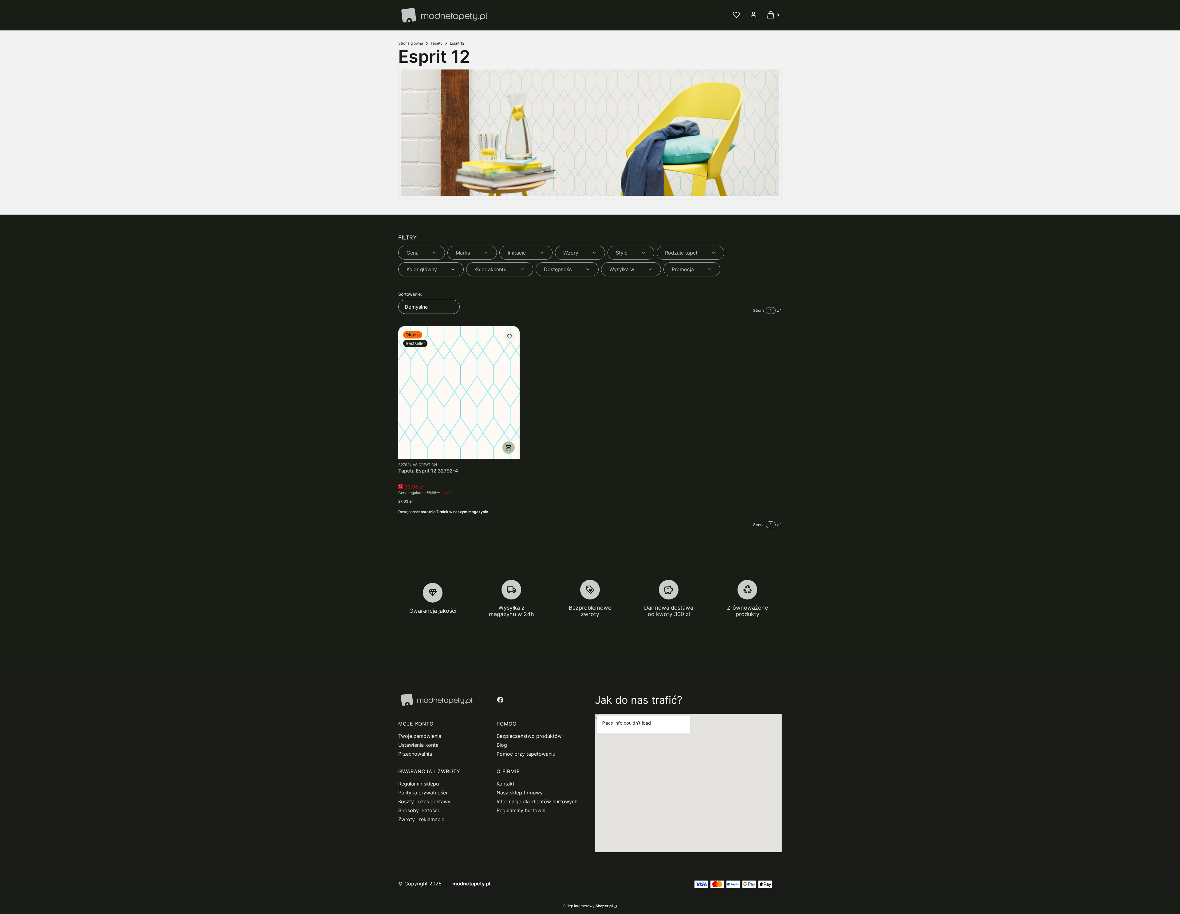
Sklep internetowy (588, 906)
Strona (759, 310)
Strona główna (410, 43)
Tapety (436, 43)
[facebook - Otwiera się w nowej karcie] (500, 699)
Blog (502, 745)
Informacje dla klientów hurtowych (537, 801)
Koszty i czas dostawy (424, 801)
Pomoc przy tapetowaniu (526, 754)
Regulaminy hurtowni (521, 810)
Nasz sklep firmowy (520, 792)
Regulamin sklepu (418, 784)
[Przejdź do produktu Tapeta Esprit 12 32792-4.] (459, 392)
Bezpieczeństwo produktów (529, 736)
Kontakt (505, 784)
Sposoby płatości (418, 810)
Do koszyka (508, 447)
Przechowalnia (415, 754)
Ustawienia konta (418, 745)
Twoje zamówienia (419, 736)
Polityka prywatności (422, 792)
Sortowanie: (410, 294)
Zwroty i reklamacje (421, 819)
